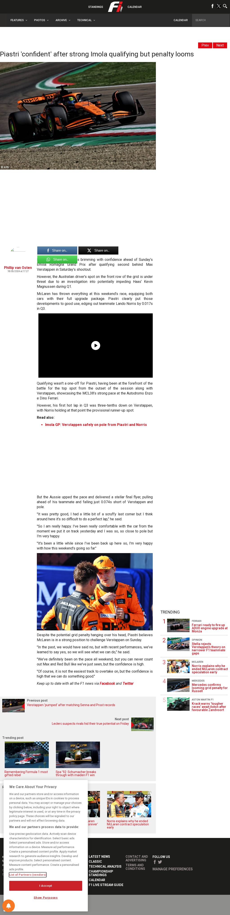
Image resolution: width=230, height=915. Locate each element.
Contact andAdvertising (137, 858)
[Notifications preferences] (8, 905)
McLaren (197, 661)
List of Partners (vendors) (27, 874)
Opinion (197, 639)
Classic (95, 861)
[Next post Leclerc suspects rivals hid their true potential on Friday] (78, 730)
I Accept (45, 885)
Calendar (135, 7)
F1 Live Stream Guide (106, 885)
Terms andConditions (135, 867)
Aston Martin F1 (203, 699)
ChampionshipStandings (101, 873)
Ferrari (196, 621)
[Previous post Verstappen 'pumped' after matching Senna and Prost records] (78, 711)
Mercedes (198, 680)
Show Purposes (46, 897)
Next (220, 45)
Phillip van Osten (18, 268)
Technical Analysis (105, 866)
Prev (205, 45)
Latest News (99, 856)
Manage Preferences (173, 869)
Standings (95, 7)
